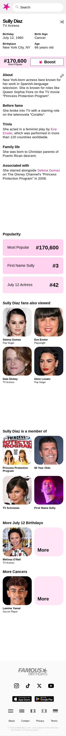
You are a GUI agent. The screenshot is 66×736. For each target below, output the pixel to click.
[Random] (62, 22)
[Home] (33, 672)
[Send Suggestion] (62, 76)
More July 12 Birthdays (23, 523)
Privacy (40, 721)
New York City (13, 47)
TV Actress (11, 25)
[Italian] (44, 711)
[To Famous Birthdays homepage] (6, 7)
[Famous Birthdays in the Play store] (44, 699)
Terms (54, 721)
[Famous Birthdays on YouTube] (50, 685)
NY (28, 47)
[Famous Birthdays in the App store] (22, 699)
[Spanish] (10, 711)
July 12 (8, 37)
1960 (19, 37)
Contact (25, 721)
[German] (55, 711)
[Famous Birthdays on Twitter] (37, 686)
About (11, 721)
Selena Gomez (48, 170)
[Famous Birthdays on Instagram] (15, 686)
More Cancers (15, 572)
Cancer (40, 37)
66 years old (44, 47)
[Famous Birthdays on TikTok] (26, 686)
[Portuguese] (21, 711)
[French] (33, 711)
